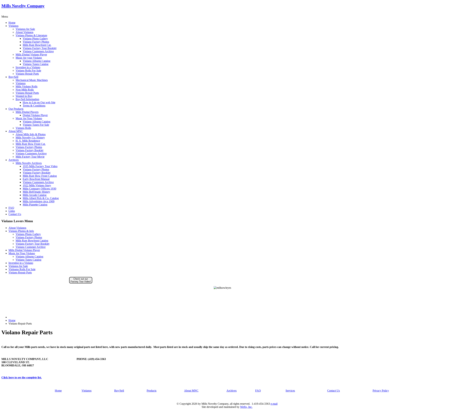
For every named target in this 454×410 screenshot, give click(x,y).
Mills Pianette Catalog (35, 204)
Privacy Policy (381, 390)
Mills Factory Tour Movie (30, 156)
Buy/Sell (13, 76)
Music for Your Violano (29, 118)
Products (151, 390)
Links (12, 210)
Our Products (16, 108)
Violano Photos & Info (21, 230)
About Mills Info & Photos (31, 134)
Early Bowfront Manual (36, 179)
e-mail (274, 403)
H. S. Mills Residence (28, 140)
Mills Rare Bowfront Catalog (32, 240)
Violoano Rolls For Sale (22, 269)
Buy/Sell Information (27, 99)
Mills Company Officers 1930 (39, 188)
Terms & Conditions (34, 105)
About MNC (16, 131)
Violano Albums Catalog (36, 60)
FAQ (11, 207)
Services (290, 390)
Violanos (13, 25)
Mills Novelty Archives (29, 163)
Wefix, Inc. (246, 406)
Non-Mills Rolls (25, 89)
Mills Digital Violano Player (31, 54)
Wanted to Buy (24, 96)
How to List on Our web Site (39, 102)
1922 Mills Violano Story (37, 185)
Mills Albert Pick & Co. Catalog (41, 198)
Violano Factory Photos (36, 41)
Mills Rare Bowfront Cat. (37, 44)
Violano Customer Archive (31, 246)
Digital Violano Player (35, 115)
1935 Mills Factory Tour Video (40, 166)
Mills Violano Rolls (26, 86)
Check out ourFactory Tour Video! (81, 280)
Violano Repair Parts (27, 73)
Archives (14, 159)
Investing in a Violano (28, 67)
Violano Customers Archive (38, 51)
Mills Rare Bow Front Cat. (31, 143)
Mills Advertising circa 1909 (38, 201)
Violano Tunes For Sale (36, 124)
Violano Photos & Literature (31, 35)
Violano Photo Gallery (35, 38)
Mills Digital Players (27, 111)
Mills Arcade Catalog (34, 194)
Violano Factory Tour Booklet (39, 48)
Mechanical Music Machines (32, 80)
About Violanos (24, 32)
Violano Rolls (23, 127)
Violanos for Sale (25, 29)
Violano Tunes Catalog (35, 64)
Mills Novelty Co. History (30, 137)
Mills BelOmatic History (36, 191)
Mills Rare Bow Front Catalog (40, 175)
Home (12, 22)
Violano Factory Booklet (29, 150)
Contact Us (15, 214)
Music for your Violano (29, 57)
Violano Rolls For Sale (28, 70)
